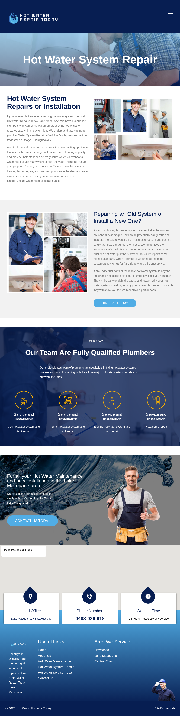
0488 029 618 (90, 618)
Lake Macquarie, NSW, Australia (31, 618)
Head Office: (31, 611)
